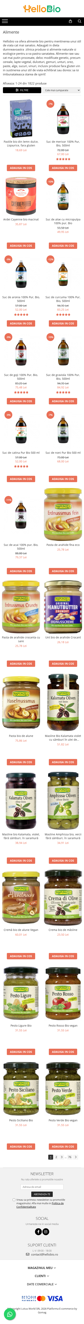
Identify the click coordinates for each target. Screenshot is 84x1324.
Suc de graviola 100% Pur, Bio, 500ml (63, 376)
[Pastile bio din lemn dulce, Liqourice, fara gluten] (21, 118)
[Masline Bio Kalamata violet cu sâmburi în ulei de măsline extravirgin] (63, 702)
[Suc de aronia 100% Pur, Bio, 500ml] (21, 274)
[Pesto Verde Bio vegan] (63, 1088)
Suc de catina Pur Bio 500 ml (21, 452)
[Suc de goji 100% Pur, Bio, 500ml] (21, 352)
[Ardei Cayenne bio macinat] (21, 196)
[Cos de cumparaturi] (70, 21)
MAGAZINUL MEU (40, 1268)
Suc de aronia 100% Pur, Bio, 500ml (21, 299)
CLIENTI (40, 1276)
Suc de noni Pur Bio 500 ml (63, 452)
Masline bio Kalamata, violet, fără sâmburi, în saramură (21, 836)
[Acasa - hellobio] (42, 8)
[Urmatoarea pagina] (75, 1157)
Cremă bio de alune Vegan (21, 930)
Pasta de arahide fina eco (63, 545)
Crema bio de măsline (63, 930)
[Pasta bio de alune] (21, 702)
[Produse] (5, 22)
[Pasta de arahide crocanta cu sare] (21, 606)
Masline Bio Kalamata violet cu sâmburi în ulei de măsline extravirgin (63, 737)
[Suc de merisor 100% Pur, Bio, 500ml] (63, 118)
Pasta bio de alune (21, 736)
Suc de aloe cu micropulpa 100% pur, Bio (63, 221)
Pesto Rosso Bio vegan (63, 1025)
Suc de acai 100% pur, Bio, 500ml (21, 546)
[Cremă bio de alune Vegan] (21, 897)
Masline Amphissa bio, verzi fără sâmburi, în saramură (63, 836)
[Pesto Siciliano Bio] (21, 1088)
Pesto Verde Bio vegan (63, 1120)
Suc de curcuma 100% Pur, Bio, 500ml (63, 299)
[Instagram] (45, 1231)
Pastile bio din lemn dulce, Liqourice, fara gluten (21, 143)
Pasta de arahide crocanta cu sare (21, 639)
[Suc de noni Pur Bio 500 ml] (63, 429)
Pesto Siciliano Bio (21, 1120)
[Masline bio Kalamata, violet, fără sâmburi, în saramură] (21, 800)
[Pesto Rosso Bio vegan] (63, 993)
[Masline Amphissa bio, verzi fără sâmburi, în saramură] (63, 800)
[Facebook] (38, 1231)
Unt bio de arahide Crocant (63, 637)
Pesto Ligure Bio (21, 1025)
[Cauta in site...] (79, 21)
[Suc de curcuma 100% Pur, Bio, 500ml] (63, 274)
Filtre (24, 90)
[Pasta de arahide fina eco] (63, 514)
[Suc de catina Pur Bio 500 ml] (21, 429)
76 (69, 1157)
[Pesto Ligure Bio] (21, 993)
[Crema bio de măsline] (63, 898)
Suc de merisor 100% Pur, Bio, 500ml (63, 143)
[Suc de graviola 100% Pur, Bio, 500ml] (63, 352)
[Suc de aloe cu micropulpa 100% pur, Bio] (63, 196)
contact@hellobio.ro (44, 1254)
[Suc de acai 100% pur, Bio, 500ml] (21, 514)
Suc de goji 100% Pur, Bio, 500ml (21, 376)
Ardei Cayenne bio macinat (21, 219)
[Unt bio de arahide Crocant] (63, 606)
